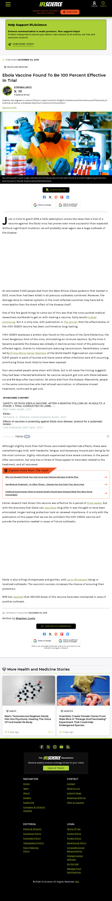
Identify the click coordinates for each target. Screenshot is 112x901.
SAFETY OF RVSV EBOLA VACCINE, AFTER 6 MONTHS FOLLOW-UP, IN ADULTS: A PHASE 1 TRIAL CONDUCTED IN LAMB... (54, 404)
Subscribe (28, 802)
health (12, 711)
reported (18, 596)
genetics (68, 711)
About (26, 793)
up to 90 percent (77, 579)
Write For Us (73, 788)
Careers (27, 798)
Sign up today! (56, 768)
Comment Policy (32, 838)
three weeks (94, 503)
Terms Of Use (73, 829)
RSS (77, 881)
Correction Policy (32, 833)
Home (26, 783)
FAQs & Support (75, 802)
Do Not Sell (73, 864)
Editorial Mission (32, 829)
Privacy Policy (74, 838)
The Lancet (70, 322)
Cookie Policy (74, 833)
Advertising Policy (76, 843)
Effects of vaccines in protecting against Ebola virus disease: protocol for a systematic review (52, 423)
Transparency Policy (33, 843)
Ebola (6, 413)
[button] (103, 3)
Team (26, 788)
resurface (50, 507)
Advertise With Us (76, 798)
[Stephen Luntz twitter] (16, 91)
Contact (71, 783)
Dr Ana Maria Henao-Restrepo (28, 353)
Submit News (74, 793)
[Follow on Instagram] (54, 747)
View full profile (9, 107)
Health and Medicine (17, 67)
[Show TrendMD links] (108, 436)
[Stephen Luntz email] (20, 91)
